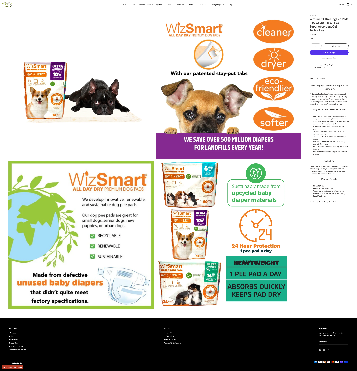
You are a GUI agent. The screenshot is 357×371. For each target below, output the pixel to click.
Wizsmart (313, 16)
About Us (202, 5)
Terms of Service (170, 340)
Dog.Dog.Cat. (18, 363)
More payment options (329, 58)
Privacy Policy (169, 333)
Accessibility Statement (17, 350)
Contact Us (191, 5)
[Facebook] (320, 350)
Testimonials (180, 5)
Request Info (13, 343)
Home (125, 5)
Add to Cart (336, 46)
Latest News (13, 340)
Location (169, 5)
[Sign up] (347, 342)
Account (341, 5)
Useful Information (16, 346)
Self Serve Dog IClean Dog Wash (150, 5)
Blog (230, 5)
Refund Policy (169, 336)
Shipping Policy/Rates (217, 5)
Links (11, 336)
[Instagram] (328, 350)
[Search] (348, 5)
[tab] (315, 78)
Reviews (322, 78)
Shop (133, 5)
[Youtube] (324, 350)
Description (314, 78)
